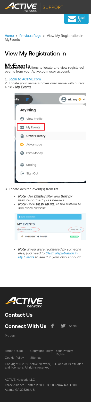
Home (9, 36)
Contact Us (19, 314)
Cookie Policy (14, 357)
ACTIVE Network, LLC (20, 379)
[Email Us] (76, 19)
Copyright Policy (41, 351)
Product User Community (10, 338)
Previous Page (30, 36)
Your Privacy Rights (64, 352)
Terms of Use (14, 351)
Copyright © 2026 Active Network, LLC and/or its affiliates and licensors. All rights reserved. (44, 365)
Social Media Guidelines (74, 328)
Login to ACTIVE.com (25, 79)
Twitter (62, 327)
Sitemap (36, 357)
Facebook (52, 327)
